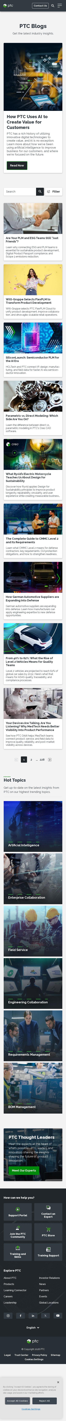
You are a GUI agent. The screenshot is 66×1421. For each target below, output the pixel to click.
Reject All (44, 1401)
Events (43, 1296)
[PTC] (33, 1341)
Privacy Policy (39, 1355)
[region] (31, 1398)
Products (9, 1284)
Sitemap (55, 1355)
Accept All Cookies (17, 1401)
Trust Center (21, 1355)
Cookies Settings (34, 1359)
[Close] (58, 1382)
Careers (8, 1296)
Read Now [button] (17, 165)
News (42, 1284)
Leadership (10, 1302)
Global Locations (49, 1302)
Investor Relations (49, 1277)
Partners (44, 1290)
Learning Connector (15, 1290)
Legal (7, 1355)
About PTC (10, 1277)
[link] (24, 1170)
